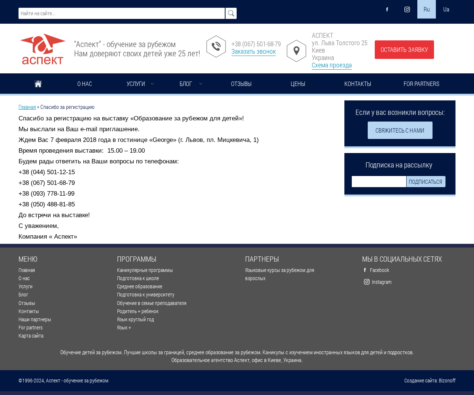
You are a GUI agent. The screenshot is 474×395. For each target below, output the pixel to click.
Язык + (124, 327)
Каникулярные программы (145, 269)
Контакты (357, 83)
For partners (421, 83)
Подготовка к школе (138, 278)
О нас (84, 83)
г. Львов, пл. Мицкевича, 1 (218, 139)
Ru (427, 9)
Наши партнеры (35, 319)
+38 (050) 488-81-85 (47, 204)
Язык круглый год (135, 319)
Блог (186, 83)
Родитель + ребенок (137, 311)
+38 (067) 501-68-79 (256, 43)
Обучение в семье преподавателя (151, 302)
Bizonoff (447, 381)
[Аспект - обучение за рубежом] (43, 46)
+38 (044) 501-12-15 (47, 172)
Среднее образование (139, 286)
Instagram (381, 281)
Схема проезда (332, 64)
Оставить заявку (404, 49)
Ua (446, 9)
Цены (298, 83)
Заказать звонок (253, 51)
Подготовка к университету (145, 294)
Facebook (379, 269)
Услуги (136, 83)
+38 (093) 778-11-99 (46, 193)
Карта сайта (31, 335)
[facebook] (387, 9)
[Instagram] (407, 9)
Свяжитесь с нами (399, 130)
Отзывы (241, 83)
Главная (38, 84)
